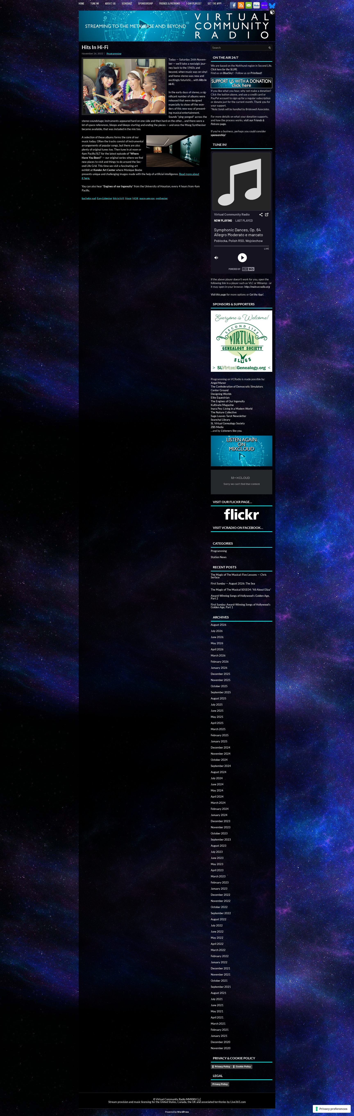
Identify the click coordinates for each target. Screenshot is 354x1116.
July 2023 (217, 851)
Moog (128, 198)
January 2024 (219, 815)
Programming (114, 53)
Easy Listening (104, 198)
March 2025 (218, 729)
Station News (219, 557)
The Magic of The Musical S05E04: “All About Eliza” (241, 589)
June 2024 (217, 784)
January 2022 (219, 962)
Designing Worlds (221, 394)
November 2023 (220, 827)
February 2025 (220, 735)
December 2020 (220, 1042)
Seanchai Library (220, 419)
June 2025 (217, 710)
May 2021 (217, 1011)
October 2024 (219, 759)
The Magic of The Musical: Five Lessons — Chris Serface (239, 576)
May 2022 (217, 937)
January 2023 (219, 888)
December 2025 (220, 673)
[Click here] (241, 341)
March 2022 (218, 950)
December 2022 (220, 894)
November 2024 (220, 753)
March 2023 (218, 876)
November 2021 (220, 974)
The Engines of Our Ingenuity (228, 401)
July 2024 (217, 778)
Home (81, 3)
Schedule (127, 3)
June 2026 (217, 637)
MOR (135, 198)
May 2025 (217, 716)
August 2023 (218, 845)
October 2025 (219, 686)
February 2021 (220, 1029)
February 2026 (220, 661)
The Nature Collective (224, 412)
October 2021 (219, 980)
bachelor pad (89, 198)
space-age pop (147, 198)
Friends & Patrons (169, 3)
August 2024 (218, 772)
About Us (110, 3)
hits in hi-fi (118, 198)
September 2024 (221, 766)
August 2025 (218, 698)
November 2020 (220, 1048)
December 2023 (220, 821)
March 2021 (218, 1023)
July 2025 (217, 704)
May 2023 (217, 864)
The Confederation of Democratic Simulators (237, 386)
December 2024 (220, 747)
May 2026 (217, 643)
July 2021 (217, 999)
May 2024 (217, 790)
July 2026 (217, 631)
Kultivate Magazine (222, 405)
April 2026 (217, 649)
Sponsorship (145, 3)
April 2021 (217, 1017)
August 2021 (218, 993)
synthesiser (162, 198)
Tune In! (94, 3)
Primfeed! (256, 73)
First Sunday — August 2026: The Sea (233, 583)
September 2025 (221, 692)
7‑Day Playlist (194, 3)
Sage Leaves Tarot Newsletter (228, 416)
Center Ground (219, 390)
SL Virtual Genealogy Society (228, 423)
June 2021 (217, 1005)
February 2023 (220, 882)
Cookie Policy (243, 1066)
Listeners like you (231, 430)
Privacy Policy (222, 1066)
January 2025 (219, 741)
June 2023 (217, 858)
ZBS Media (217, 427)
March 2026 (218, 655)
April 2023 (217, 870)
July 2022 (217, 925)
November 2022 (220, 900)
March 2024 (218, 802)
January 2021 (219, 1035)
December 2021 (220, 968)
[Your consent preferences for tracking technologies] (332, 1109)
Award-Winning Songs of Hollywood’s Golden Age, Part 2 (240, 597)
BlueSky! (228, 73)
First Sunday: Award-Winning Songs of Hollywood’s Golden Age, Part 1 (240, 606)
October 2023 (219, 833)
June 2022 (217, 931)
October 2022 (219, 907)
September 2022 (221, 913)
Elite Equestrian (220, 397)
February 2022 (220, 956)
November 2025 (220, 680)
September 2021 (221, 986)
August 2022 (218, 919)
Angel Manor (218, 382)
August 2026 (218, 624)
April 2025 (217, 723)
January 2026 (219, 667)
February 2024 (220, 808)
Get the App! (214, 3)
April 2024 (217, 796)
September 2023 (221, 839)
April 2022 (217, 943)
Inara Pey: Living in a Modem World (231, 408)
